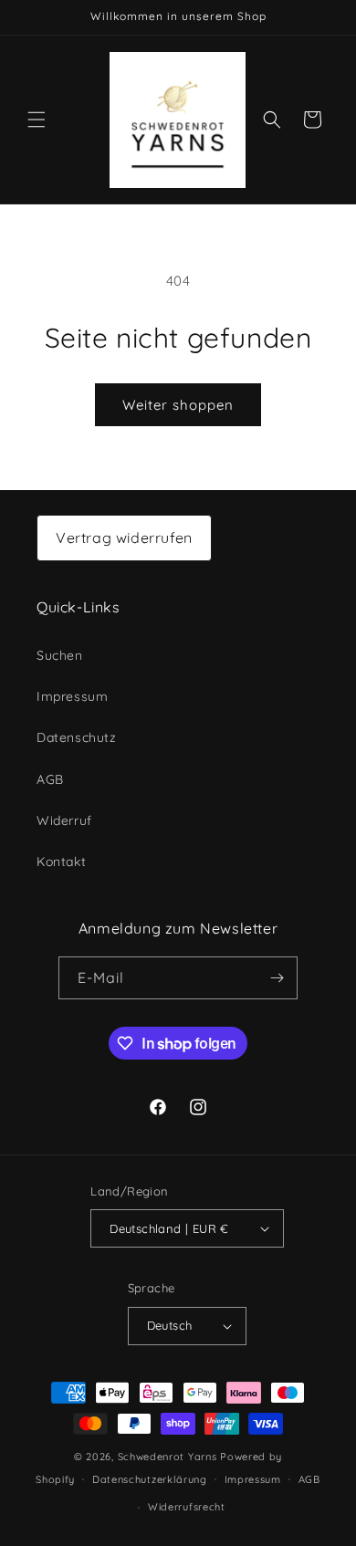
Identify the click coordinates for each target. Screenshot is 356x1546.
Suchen (60, 655)
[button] (36, 119)
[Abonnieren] (277, 977)
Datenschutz (77, 737)
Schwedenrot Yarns (167, 1456)
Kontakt (61, 861)
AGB (50, 779)
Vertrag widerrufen (124, 537)
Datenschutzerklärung (149, 1479)
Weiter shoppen (178, 404)
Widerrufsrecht (186, 1506)
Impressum (72, 696)
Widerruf (64, 820)
